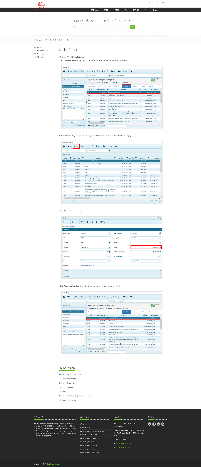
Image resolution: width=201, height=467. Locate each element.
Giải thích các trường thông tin (70, 374)
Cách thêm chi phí (66, 387)
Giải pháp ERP (84, 424)
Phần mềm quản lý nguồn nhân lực (92, 431)
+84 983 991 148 (162, 2)
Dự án (39, 47)
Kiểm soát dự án (43, 51)
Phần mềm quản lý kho (87, 449)
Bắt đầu (94, 10)
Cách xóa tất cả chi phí (67, 400)
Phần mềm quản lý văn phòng (90, 438)
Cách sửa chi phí (64, 40)
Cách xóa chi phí (65, 391)
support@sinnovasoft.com (124, 443)
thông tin (73, 211)
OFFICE (136, 10)
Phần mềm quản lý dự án (88, 442)
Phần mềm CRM (85, 427)
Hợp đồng (40, 54)
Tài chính (53, 40)
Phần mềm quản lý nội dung (89, 452)
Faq (152, 2)
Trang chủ (39, 40)
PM (146, 10)
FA (126, 10)
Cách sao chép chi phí (67, 379)
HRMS (116, 10)
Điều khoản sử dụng (53, 464)
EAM (155, 10)
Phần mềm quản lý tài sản (88, 445)
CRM (106, 10)
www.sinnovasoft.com (122, 447)
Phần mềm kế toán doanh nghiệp (91, 435)
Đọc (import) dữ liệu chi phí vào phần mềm (75, 396)
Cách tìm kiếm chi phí (67, 383)
